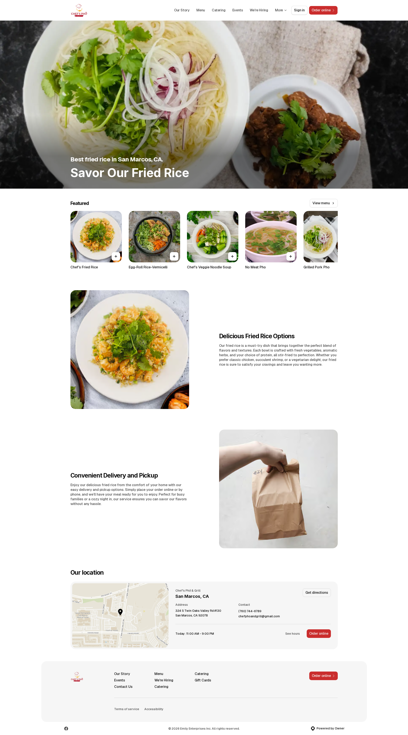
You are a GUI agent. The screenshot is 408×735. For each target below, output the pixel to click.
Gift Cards (203, 680)
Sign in (299, 10)
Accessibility (153, 709)
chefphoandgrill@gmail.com (259, 616)
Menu (200, 10)
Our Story (182, 10)
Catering (218, 10)
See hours (292, 634)
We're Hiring (259, 10)
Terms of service (126, 709)
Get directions (316, 592)
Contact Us (123, 686)
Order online (318, 633)
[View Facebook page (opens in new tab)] (66, 728)
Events (237, 10)
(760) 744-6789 (249, 611)
